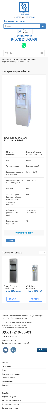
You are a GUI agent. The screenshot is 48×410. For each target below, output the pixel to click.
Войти (18, 17)
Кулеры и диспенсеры (10, 404)
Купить (14, 299)
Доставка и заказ (8, 378)
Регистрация (30, 17)
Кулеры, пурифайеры (28, 59)
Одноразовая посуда (10, 408)
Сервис (4, 370)
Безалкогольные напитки (11, 400)
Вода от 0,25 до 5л (9, 397)
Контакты (5, 385)
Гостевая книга (7, 381)
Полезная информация (11, 374)
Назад (10, 241)
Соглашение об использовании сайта (16, 343)
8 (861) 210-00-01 (24, 39)
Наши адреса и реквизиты (14, 21)
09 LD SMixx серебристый (31, 287)
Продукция (14, 59)
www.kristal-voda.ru (9, 341)
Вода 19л (5, 393)
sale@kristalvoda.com (10, 336)
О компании (6, 366)
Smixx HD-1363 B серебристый (10, 287)
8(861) (16, 332)
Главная (5, 59)
